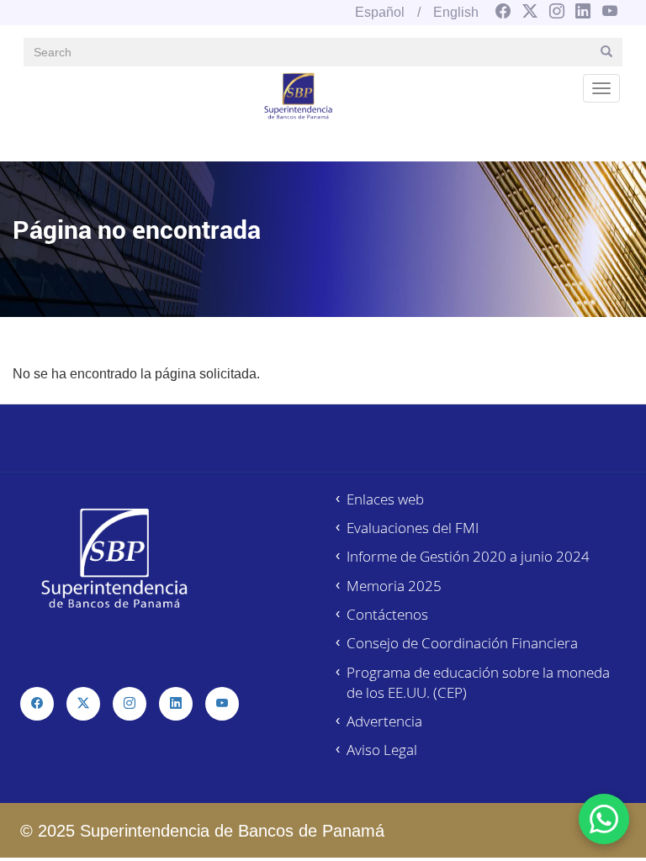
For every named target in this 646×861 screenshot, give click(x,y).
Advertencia (384, 721)
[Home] (298, 95)
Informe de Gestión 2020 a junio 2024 (468, 556)
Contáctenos (387, 614)
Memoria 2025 (394, 585)
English (456, 12)
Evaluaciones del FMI (413, 527)
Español (380, 12)
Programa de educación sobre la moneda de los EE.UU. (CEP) (478, 682)
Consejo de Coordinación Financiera (462, 642)
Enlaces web (385, 499)
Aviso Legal (382, 749)
